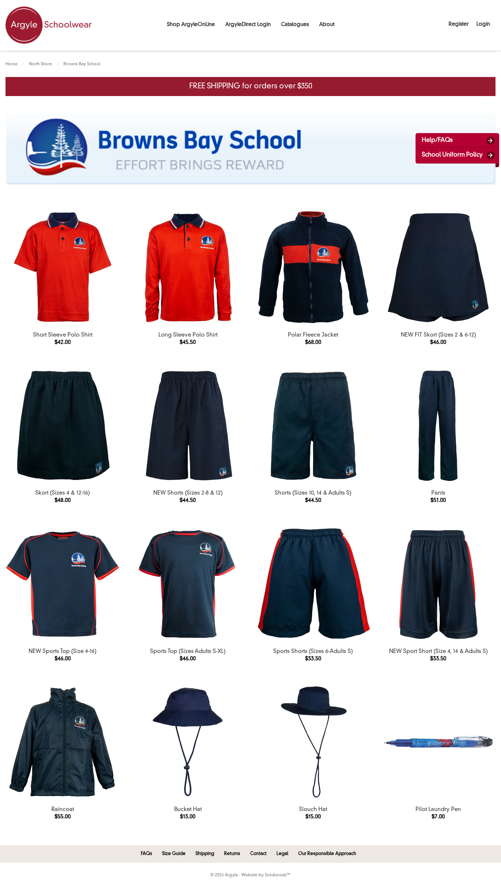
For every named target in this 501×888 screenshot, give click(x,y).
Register (459, 24)
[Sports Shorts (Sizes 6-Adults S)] (313, 583)
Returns (232, 854)
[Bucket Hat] (188, 742)
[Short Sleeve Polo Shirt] (63, 267)
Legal (282, 854)
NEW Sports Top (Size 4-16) (62, 651)
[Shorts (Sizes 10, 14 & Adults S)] (313, 425)
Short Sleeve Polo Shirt (62, 335)
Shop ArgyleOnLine (191, 24)
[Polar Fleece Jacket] (313, 267)
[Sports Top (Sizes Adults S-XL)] (188, 583)
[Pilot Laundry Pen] (438, 742)
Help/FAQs (437, 140)
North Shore (40, 64)
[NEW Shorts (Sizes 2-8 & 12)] (188, 425)
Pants (438, 493)
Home (12, 64)
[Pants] (438, 425)
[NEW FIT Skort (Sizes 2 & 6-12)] (438, 267)
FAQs (146, 854)
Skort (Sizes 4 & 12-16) (62, 493)
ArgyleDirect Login (248, 24)
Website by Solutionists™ (265, 875)
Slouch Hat (313, 809)
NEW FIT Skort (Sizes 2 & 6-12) (438, 335)
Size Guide (174, 854)
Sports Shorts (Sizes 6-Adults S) (313, 651)
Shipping (204, 854)
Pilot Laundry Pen (438, 809)
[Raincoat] (63, 742)
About (326, 24)
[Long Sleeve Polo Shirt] (188, 267)
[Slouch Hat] (313, 742)
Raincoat (62, 809)
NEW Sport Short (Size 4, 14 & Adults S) (438, 651)
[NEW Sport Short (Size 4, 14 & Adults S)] (438, 583)
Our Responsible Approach (327, 854)
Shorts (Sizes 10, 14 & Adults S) (313, 493)
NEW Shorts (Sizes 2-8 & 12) (188, 493)
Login (483, 24)
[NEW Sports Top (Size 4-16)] (63, 583)
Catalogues (295, 24)
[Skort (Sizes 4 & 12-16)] (63, 425)
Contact (258, 854)
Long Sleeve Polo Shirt (187, 335)
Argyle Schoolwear (49, 25)
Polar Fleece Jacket (313, 335)
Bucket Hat (188, 809)
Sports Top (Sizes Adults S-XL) (188, 651)
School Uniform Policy (452, 155)
